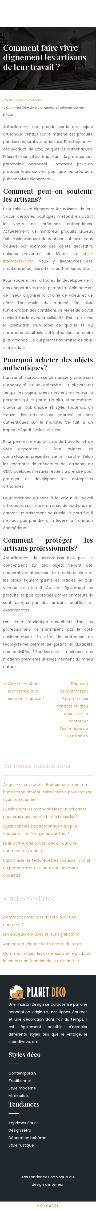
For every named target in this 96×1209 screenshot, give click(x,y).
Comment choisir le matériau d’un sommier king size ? (26, 691)
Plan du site (48, 1205)
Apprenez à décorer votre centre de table (42, 943)
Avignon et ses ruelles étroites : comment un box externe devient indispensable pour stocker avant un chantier (47, 792)
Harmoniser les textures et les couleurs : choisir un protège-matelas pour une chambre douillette (46, 868)
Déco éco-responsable (26, 100)
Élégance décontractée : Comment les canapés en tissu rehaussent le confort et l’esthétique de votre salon (72, 710)
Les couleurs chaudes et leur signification (41, 934)
